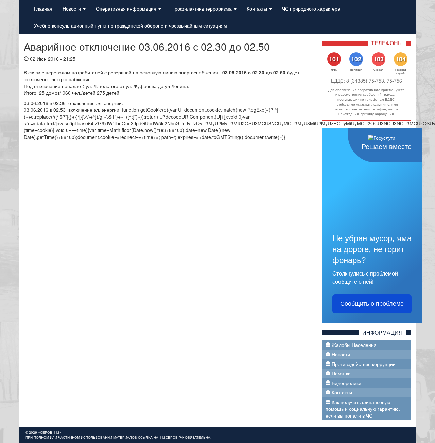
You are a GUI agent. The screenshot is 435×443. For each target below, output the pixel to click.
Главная (43, 8)
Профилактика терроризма (202, 8)
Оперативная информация (127, 8)
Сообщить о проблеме (372, 303)
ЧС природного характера (311, 8)
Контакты (257, 8)
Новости (72, 8)
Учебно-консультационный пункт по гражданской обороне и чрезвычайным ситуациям (130, 25)
